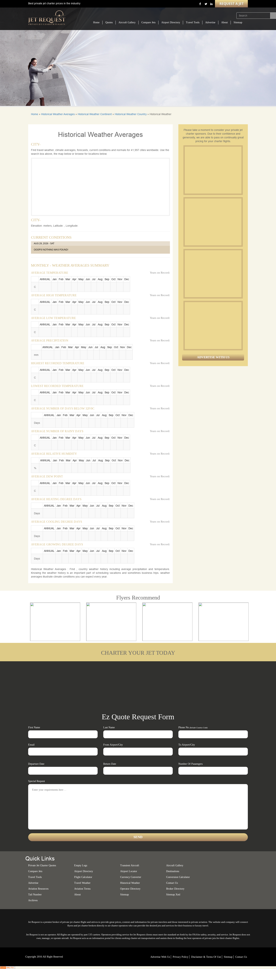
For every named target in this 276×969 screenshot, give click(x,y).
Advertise (210, 22)
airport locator (128, 871)
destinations (172, 871)
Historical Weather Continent (95, 114)
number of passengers (190, 763)
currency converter (130, 877)
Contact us (172, 883)
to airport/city (186, 744)
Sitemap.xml (173, 894)
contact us (241, 956)
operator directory (130, 888)
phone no (192, 727)
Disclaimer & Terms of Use (206, 956)
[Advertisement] (213, 170)
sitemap (124, 894)
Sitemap (238, 22)
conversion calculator (178, 877)
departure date (36, 763)
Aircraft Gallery (127, 22)
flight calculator (83, 877)
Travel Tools (192, 22)
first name (34, 727)
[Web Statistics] (7, 967)
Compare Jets (148, 22)
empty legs (80, 865)
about (77, 894)
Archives (33, 900)
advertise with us (160, 956)
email (31, 744)
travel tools (35, 877)
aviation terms (82, 888)
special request (36, 781)
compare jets (35, 871)
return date (109, 763)
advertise (33, 883)
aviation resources (38, 888)
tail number (35, 894)
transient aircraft (129, 865)
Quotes (109, 22)
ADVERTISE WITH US (213, 357)
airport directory (83, 871)
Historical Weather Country (131, 114)
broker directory (175, 888)
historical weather (130, 883)
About (224, 22)
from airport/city (113, 744)
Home (96, 22)
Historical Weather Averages (58, 114)
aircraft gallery (174, 865)
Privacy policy (180, 956)
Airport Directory (170, 22)
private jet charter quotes (42, 865)
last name (109, 727)
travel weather (82, 883)
